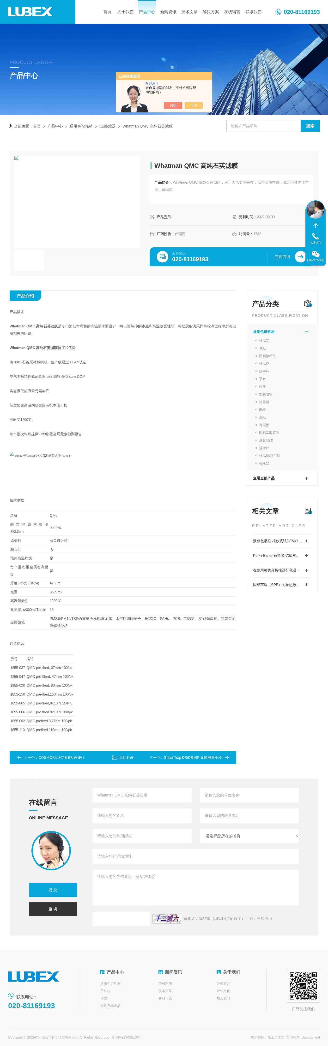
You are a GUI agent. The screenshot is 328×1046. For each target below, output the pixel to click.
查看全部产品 (264, 478)
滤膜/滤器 (107, 126)
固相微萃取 (267, 356)
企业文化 (223, 991)
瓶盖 (262, 387)
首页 (107, 12)
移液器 (264, 463)
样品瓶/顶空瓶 (269, 456)
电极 (262, 410)
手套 (262, 379)
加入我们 (223, 998)
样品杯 (264, 364)
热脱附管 (266, 394)
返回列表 (126, 757)
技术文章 (189, 12)
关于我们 (125, 12)
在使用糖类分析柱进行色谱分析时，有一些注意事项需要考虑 (282, 570)
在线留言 (232, 12)
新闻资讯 (168, 12)
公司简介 (223, 983)
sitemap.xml (311, 1037)
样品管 (264, 341)
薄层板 (264, 425)
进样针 (264, 448)
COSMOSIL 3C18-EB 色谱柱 (61, 757)
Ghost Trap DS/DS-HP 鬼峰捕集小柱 (193, 757)
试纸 (262, 348)
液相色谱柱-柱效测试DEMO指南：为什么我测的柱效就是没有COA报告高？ (282, 541)
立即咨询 (282, 257)
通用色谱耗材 (81, 126)
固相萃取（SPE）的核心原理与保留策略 (282, 585)
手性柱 (105, 991)
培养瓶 (264, 402)
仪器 (103, 998)
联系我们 (253, 12)
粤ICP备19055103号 (126, 1037)
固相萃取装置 (269, 433)
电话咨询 (315, 242)
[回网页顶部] (315, 225)
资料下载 (165, 998)
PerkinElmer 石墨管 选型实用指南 (280, 555)
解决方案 (211, 12)
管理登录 (293, 1037)
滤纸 (262, 417)
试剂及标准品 (110, 1006)
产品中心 (147, 12)
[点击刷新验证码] (166, 919)
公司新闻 (165, 983)
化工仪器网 (275, 1037)
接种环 (264, 371)
